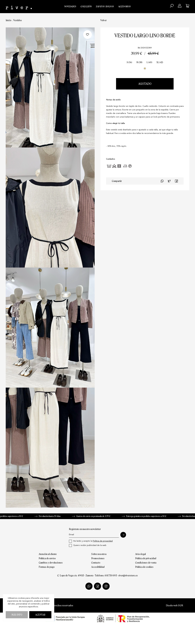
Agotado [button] (144, 84)
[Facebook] (169, 181)
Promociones (97, 558)
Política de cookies (144, 566)
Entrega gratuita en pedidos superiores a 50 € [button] (129, 516)
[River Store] (19, 6)
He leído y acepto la (93, 541)
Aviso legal (140, 554)
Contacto (95, 562)
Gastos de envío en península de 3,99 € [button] (77, 516)
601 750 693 (111, 575)
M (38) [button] (139, 62)
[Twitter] (176, 181)
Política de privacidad (145, 558)
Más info (16, 614)
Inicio (8, 20)
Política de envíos (47, 558)
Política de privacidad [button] (103, 541)
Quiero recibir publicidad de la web (89, 545)
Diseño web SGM (174, 605)
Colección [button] (86, 6)
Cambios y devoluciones (51, 562)
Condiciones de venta (145, 562)
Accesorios (124, 6)
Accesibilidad (97, 566)
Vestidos (17, 20)
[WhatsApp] (162, 181)
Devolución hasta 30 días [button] (33, 516)
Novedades (70, 6)
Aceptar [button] (40, 614)
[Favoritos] (87, 34)
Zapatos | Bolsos (105, 6)
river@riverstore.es (128, 575)
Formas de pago (47, 566)
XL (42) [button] (159, 62)
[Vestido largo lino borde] (50, 87)
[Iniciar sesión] (179, 6)
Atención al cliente (48, 554)
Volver (103, 20)
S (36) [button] (129, 62)
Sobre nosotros (99, 554)
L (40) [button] (149, 62)
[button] (172, 6)
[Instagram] (106, 586)
